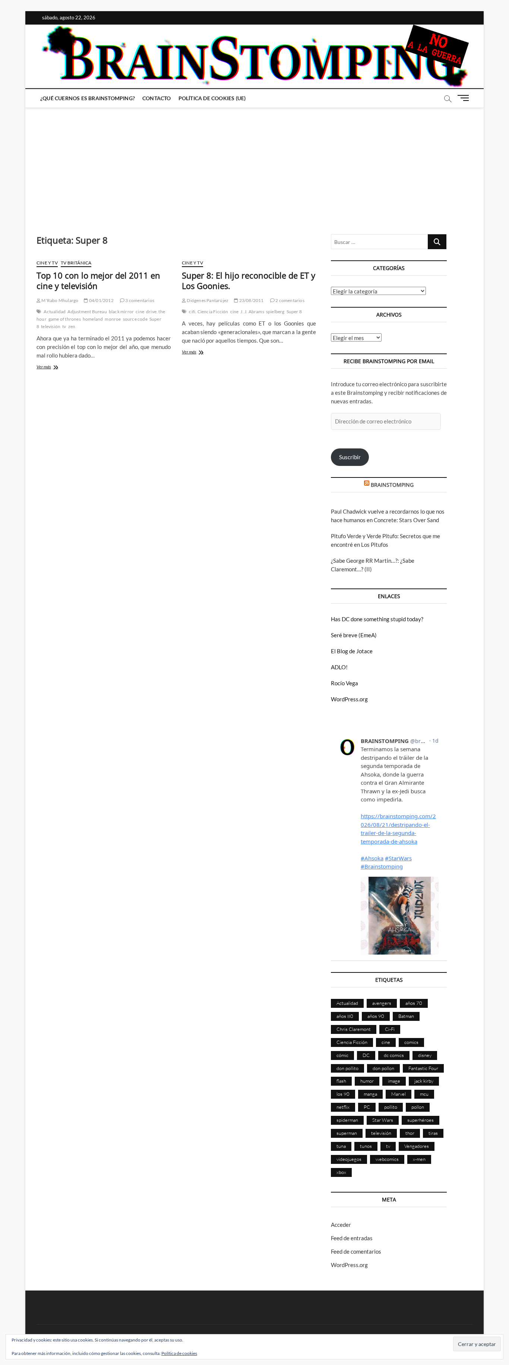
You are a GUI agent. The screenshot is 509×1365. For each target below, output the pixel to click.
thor (409, 1133)
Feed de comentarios (356, 1251)
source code (135, 319)
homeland (93, 319)
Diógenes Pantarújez (207, 300)
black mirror (121, 311)
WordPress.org (349, 699)
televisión (50, 326)
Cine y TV (47, 263)
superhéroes (420, 1120)
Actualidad (55, 311)
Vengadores (416, 1146)
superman (346, 1133)
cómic (342, 1055)
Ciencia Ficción (351, 1042)
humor (367, 1081)
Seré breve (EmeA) (354, 635)
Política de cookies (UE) (212, 98)
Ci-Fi (390, 1029)
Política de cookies (179, 1353)
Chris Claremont (353, 1029)
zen (72, 326)
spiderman (347, 1120)
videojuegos (348, 1159)
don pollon (383, 1068)
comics (411, 1042)
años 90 (375, 1016)
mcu (424, 1094)
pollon (417, 1107)
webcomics (387, 1159)
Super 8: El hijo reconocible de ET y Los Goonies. (248, 280)
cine (140, 311)
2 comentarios (289, 300)
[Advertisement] (254, 163)
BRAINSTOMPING (392, 484)
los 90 (343, 1094)
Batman (406, 1016)
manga (370, 1094)
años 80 (344, 1016)
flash (341, 1081)
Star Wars (382, 1120)
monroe (113, 319)
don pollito (347, 1068)
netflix (343, 1107)
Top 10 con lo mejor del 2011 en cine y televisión (98, 280)
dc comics (394, 1055)
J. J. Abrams (252, 311)
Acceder (341, 1224)
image (394, 1081)
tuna (341, 1146)
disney (424, 1055)
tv (64, 326)
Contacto (156, 98)
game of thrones (64, 319)
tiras (433, 1133)
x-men (419, 1159)
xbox (341, 1172)
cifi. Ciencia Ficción (208, 311)
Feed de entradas (352, 1238)
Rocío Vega (344, 683)
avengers (381, 1003)
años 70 (413, 1003)
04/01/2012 (100, 300)
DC (366, 1055)
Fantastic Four (423, 1068)
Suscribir (350, 457)
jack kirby (423, 1081)
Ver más (53, 367)
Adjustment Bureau (87, 311)
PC (367, 1107)
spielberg (275, 311)
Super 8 (294, 311)
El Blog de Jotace (352, 651)
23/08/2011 (250, 300)
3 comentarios (139, 300)
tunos (366, 1146)
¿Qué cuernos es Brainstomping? (87, 98)
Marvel (398, 1094)
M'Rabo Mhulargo (59, 300)
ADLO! (339, 667)
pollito (390, 1107)
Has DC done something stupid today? (377, 619)
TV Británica (76, 263)
